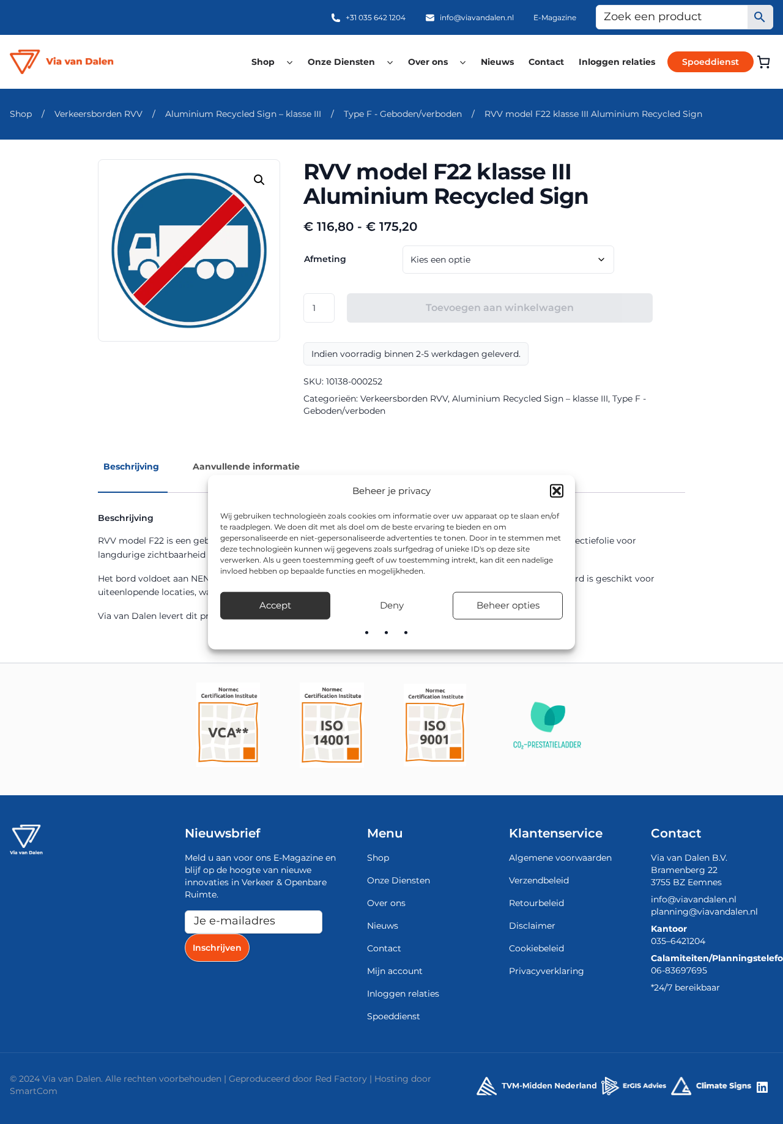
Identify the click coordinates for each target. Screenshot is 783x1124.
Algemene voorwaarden (560, 857)
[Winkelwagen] (763, 62)
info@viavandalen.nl (477, 17)
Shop (263, 61)
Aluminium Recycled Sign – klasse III (243, 113)
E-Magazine (554, 17)
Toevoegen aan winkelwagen (500, 307)
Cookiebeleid (536, 948)
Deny (392, 605)
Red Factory (341, 1078)
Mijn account (395, 970)
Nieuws (497, 61)
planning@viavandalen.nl (704, 911)
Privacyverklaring (546, 970)
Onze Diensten (341, 61)
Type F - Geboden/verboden (403, 113)
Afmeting (325, 258)
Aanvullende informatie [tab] (246, 466)
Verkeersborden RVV (98, 113)
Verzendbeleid (539, 880)
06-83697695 (679, 970)
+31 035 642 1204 (376, 17)
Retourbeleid (536, 903)
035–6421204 (678, 940)
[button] (557, 491)
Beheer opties (508, 605)
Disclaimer (532, 925)
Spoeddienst (710, 61)
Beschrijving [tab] (131, 466)
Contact (546, 61)
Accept (275, 605)
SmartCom (34, 1090)
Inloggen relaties (617, 61)
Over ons (428, 61)
